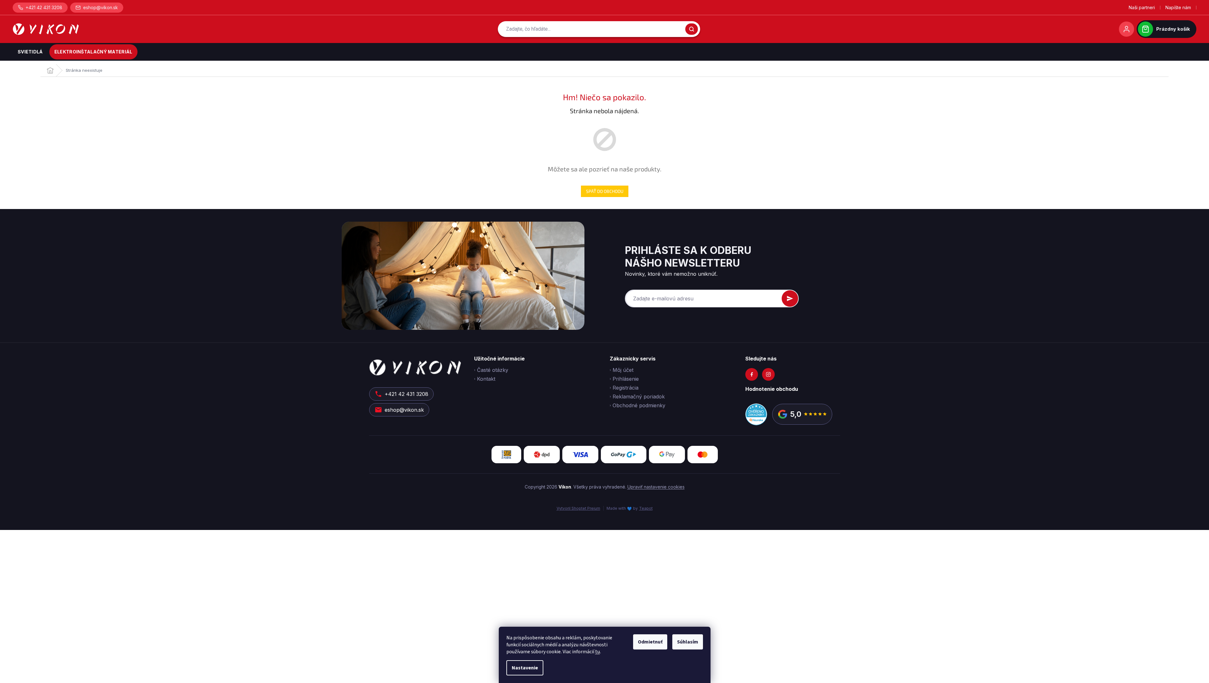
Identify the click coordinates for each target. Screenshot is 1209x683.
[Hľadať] (691, 29)
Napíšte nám (1178, 7)
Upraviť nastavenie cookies (656, 486)
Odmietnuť (650, 641)
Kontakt (486, 379)
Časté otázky (492, 370)
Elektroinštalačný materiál (93, 51)
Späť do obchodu (604, 191)
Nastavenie (525, 667)
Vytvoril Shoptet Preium (578, 508)
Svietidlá (30, 51)
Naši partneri (1142, 7)
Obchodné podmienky (639, 405)
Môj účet (623, 370)
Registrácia (625, 388)
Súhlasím (687, 641)
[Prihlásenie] (1126, 29)
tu (597, 651)
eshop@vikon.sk (100, 7)
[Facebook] (751, 374)
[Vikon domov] (46, 29)
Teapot (646, 508)
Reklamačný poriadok (639, 396)
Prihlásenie (626, 379)
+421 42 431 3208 (44, 7)
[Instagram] (768, 374)
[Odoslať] (790, 298)
